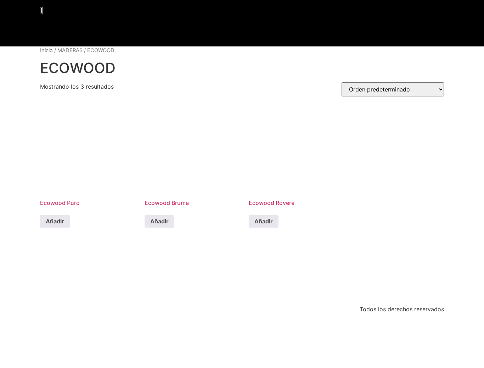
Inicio (46, 50)
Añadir (55, 221)
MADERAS (70, 50)
